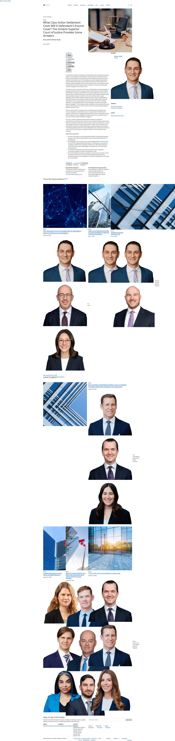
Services (76, 5)
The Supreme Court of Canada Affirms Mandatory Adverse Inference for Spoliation (62, 232)
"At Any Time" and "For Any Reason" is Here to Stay (104, 573)
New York (99, 727)
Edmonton (98, 726)
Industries (82, 5)
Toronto (90, 726)
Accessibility (86, 740)
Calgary (75, 726)
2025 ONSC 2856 (98, 75)
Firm (97, 5)
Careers (102, 5)
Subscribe (84, 163)
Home (44, 16)
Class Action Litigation (116, 106)
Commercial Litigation (116, 108)
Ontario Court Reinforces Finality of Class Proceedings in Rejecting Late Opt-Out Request (98, 232)
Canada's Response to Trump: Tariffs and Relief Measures (52, 574)
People (70, 5)
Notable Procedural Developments (117, 233)
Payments (92, 740)
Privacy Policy (77, 738)
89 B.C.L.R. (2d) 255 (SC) (102, 143)
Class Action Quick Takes (117, 115)
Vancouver (91, 727)
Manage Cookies (86, 738)
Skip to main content (5, 1)
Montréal (107, 727)
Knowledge (90, 5)
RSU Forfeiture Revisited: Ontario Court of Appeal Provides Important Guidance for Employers (107, 386)
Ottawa (106, 726)
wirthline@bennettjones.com (74, 174)
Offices (108, 5)
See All (66, 178)
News (69, 726)
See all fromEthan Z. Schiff (50, 375)
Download (77, 163)
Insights (49, 16)
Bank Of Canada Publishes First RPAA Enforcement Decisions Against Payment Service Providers (76, 575)
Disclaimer (94, 738)
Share (69, 163)
